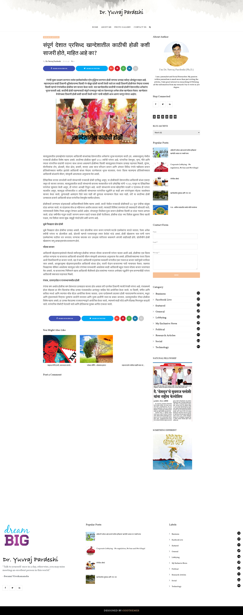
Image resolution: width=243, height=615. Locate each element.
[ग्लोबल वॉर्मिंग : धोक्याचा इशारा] (96, 349)
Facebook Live (164, 300)
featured (160, 306)
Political (160, 329)
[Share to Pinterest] (135, 68)
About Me (106, 27)
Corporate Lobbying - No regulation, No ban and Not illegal (184, 166)
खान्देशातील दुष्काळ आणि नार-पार (180, 193)
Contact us (140, 27)
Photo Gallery (122, 27)
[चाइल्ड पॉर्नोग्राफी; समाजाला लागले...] (59, 349)
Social (159, 341)
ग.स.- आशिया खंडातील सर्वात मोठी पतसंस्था (183, 207)
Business (161, 294)
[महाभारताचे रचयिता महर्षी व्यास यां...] (133, 349)
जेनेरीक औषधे (174, 179)
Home (95, 27)
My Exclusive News (166, 323)
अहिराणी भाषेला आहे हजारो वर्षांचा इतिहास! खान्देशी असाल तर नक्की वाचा (183, 152)
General (160, 312)
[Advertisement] (176, 494)
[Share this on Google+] (111, 68)
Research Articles (51, 37)
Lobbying (161, 317)
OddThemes (130, 610)
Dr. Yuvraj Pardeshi (53, 61)
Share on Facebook (60, 69)
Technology (162, 347)
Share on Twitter (93, 69)
